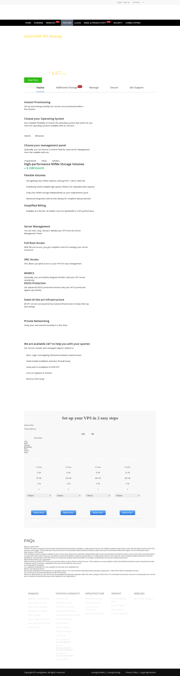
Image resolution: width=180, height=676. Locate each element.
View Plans (33, 80)
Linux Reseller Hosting (66, 611)
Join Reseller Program (144, 598)
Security (118, 22)
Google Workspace (64, 631)
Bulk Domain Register (38, 606)
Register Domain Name (38, 598)
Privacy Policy (132, 672)
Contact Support (118, 605)
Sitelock (59, 645)
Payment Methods (119, 613)
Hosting (67, 22)
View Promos (34, 627)
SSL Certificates (63, 639)
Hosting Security (92, 602)
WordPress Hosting (65, 606)
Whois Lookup (34, 615)
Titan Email (60, 635)
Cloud (77, 22)
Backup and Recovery (95, 613)
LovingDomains (98, 672)
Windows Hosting (64, 602)
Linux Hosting (62, 598)
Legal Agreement (148, 672)
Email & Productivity (97, 22)
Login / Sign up (123, 2)
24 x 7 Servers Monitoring (91, 608)
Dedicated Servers (64, 619)
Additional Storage (67, 87)
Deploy (40, 87)
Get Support (137, 87)
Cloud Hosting (62, 623)
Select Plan (39, 513)
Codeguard (61, 653)
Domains (38, 22)
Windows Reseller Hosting (68, 615)
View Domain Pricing (37, 602)
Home (28, 22)
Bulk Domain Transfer (38, 611)
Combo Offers (132, 22)
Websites (52, 22)
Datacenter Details (93, 598)
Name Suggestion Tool (38, 619)
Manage (94, 87)
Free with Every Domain (39, 623)
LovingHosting (113, 672)
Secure (114, 87)
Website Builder (63, 627)
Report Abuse (117, 609)
